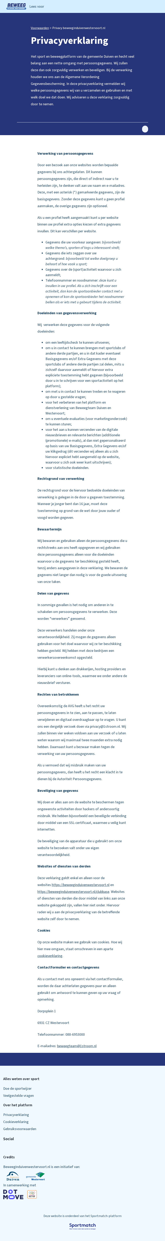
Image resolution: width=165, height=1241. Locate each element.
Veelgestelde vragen (18, 1095)
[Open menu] (159, 6)
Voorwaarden (40, 28)
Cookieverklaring (16, 1121)
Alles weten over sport (21, 1078)
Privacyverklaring (16, 1114)
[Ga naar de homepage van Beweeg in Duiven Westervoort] (16, 6)
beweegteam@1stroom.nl (77, 1046)
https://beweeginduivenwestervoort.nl (80, 884)
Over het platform (17, 1105)
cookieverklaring (49, 955)
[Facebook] (4, 1148)
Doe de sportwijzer (17, 1088)
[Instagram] (11, 1148)
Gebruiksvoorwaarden (19, 1128)
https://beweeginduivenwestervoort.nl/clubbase (73, 891)
